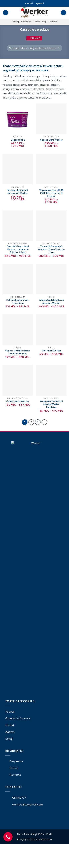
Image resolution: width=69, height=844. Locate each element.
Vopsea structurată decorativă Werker (18, 192)
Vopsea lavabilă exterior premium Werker (51, 301)
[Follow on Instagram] (11, 813)
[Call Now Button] (8, 836)
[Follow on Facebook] (7, 813)
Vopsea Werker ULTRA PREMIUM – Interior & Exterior (51, 193)
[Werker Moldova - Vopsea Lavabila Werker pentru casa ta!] (34, 13)
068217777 (19, 797)
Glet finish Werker (51, 350)
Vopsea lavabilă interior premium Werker (17, 352)
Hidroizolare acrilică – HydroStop (17, 301)
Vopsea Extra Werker (51, 139)
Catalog (16, 21)
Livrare (37, 21)
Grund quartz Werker (17, 401)
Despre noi (26, 21)
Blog (44, 21)
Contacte (52, 21)
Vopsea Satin (18, 139)
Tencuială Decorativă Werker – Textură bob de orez (51, 249)
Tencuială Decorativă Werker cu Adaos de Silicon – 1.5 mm (18, 249)
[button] (5, 13)
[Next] (44, 422)
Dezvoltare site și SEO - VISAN (34, 834)
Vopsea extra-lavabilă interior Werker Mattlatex (51, 404)
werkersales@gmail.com (27, 804)
